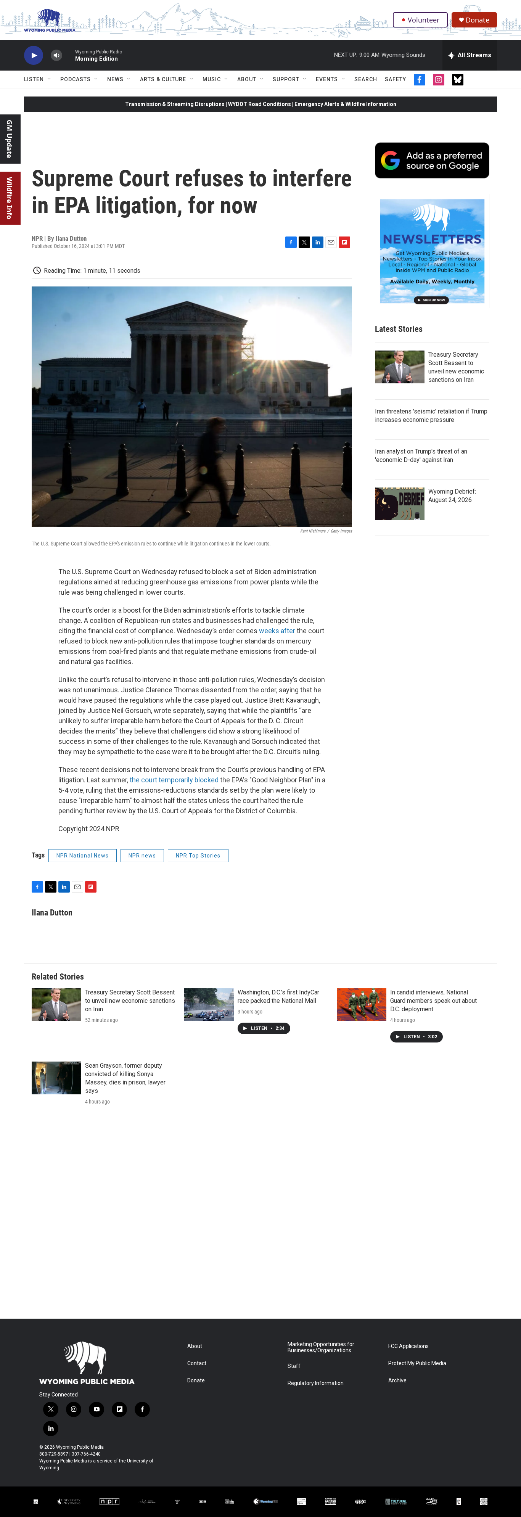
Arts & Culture (163, 79)
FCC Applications (408, 1346)
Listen (34, 79)
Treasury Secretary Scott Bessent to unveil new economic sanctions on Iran (130, 1001)
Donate (477, 20)
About (246, 79)
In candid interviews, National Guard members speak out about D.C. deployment (433, 1001)
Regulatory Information (316, 1383)
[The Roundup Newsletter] (432, 251)
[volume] (56, 55)
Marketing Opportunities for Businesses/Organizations (321, 1347)
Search (365, 79)
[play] (33, 55)
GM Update (9, 139)
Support (286, 79)
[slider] (69, 55)
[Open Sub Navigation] (50, 79)
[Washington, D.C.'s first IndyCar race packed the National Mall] (209, 1004)
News (115, 79)
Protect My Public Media (417, 1363)
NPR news (142, 856)
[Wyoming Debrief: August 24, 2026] (400, 503)
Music (212, 79)
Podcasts (75, 79)
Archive (397, 1380)
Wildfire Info (9, 198)
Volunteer (423, 19)
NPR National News (82, 856)
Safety (395, 79)
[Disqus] (260, 1215)
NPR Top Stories (198, 856)
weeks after (277, 631)
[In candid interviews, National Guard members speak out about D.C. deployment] (361, 1004)
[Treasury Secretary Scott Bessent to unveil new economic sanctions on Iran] (400, 367)
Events (327, 79)
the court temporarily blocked (174, 780)
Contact (196, 1363)
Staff (294, 1366)
